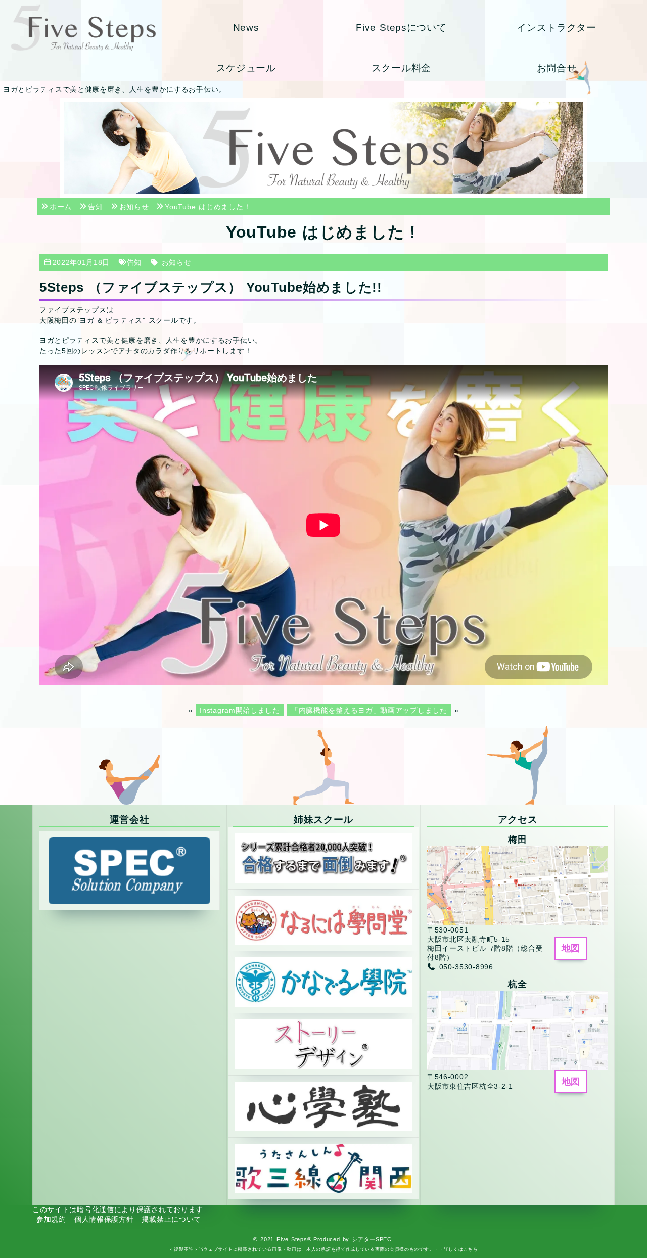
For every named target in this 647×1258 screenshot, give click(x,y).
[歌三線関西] (323, 1167)
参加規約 (51, 1219)
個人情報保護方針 (104, 1219)
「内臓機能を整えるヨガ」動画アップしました (369, 710)
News (246, 27)
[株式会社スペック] (129, 870)
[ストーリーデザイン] (323, 1044)
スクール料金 (401, 68)
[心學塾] (323, 1106)
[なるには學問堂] (323, 919)
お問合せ (557, 68)
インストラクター (556, 27)
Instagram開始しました (240, 710)
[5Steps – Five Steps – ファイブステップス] (83, 27)
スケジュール (246, 68)
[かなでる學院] (323, 981)
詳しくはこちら (461, 1249)
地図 (571, 948)
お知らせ (177, 262)
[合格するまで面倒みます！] (323, 857)
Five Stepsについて (401, 27)
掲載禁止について (171, 1219)
